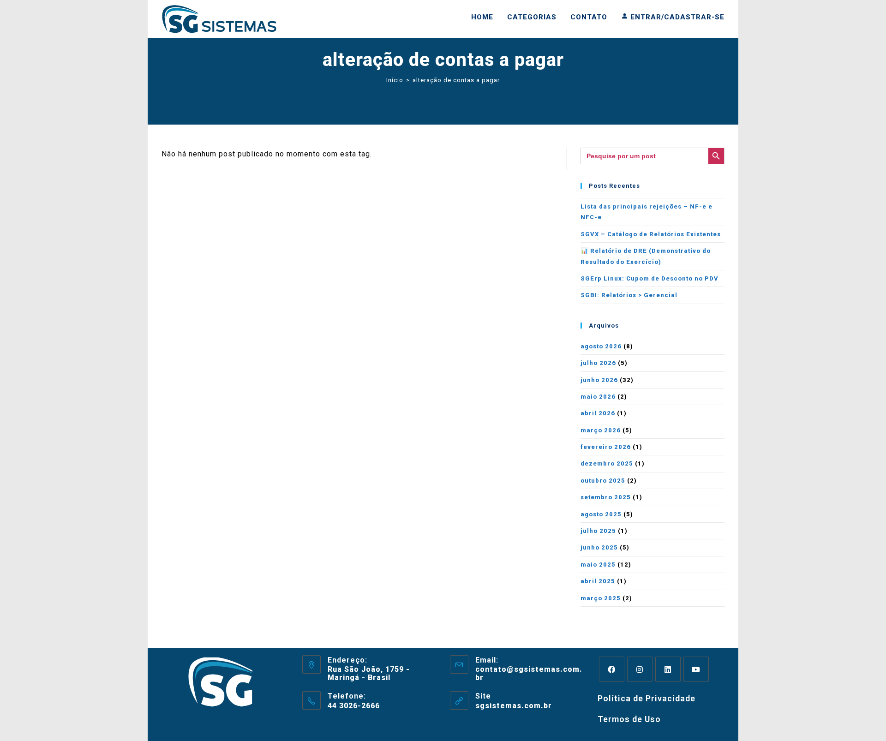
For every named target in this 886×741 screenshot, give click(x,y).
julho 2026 (598, 362)
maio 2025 (598, 564)
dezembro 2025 (607, 463)
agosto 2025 (601, 514)
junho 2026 (599, 379)
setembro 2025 (606, 497)
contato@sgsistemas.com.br (528, 673)
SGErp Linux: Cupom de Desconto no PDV (649, 278)
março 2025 (601, 598)
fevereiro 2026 (606, 446)
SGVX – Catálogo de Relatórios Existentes (651, 234)
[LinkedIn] (668, 669)
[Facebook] (611, 669)
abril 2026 (598, 413)
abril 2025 (598, 581)
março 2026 (601, 430)
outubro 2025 (603, 480)
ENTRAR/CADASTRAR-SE (676, 17)
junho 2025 (599, 547)
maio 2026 (598, 396)
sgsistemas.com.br (513, 705)
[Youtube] (696, 669)
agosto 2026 (601, 346)
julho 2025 (598, 530)
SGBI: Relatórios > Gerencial (629, 295)
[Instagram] (640, 669)
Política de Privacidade (646, 698)
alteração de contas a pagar (456, 80)
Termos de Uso (629, 719)
